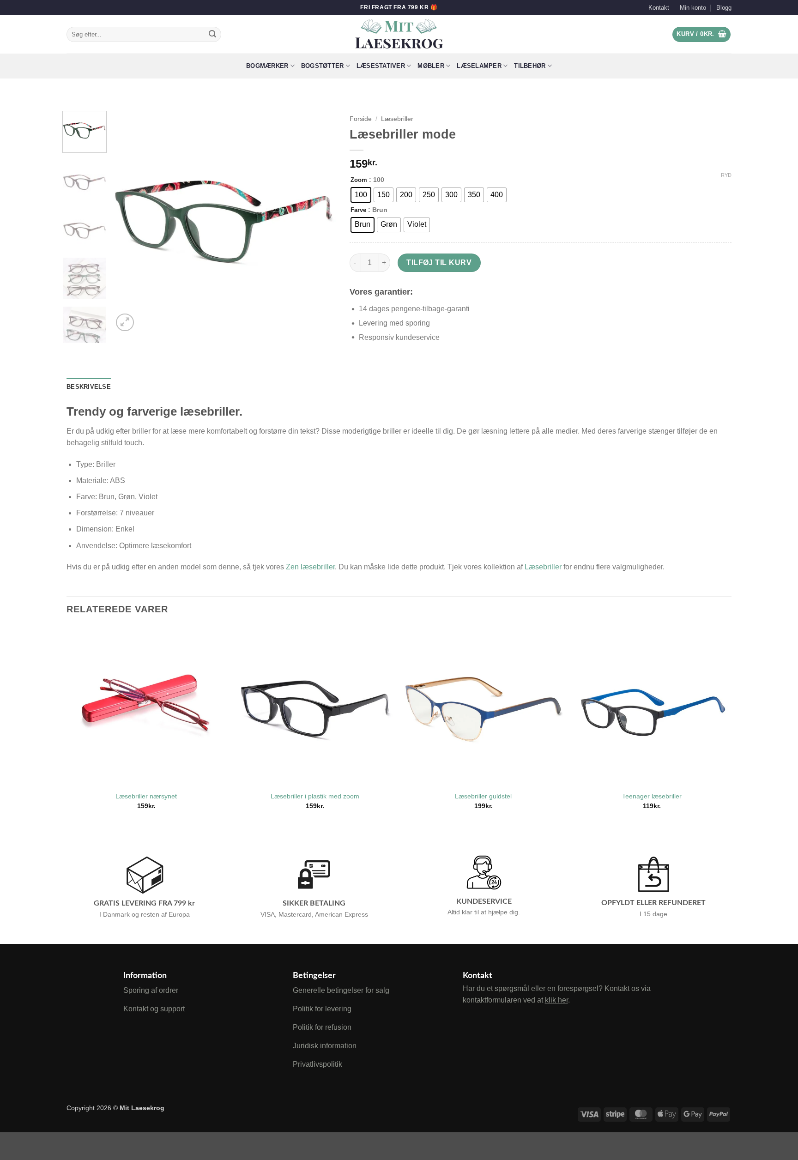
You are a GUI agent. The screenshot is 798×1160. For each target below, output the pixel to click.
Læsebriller (397, 118)
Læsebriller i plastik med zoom (315, 796)
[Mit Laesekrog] (399, 34)
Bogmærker (267, 65)
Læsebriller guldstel (483, 796)
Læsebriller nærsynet (146, 796)
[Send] (212, 34)
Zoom (359, 180)
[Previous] (129, 222)
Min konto (693, 7)
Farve (358, 210)
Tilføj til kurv (439, 262)
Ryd (726, 175)
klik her (556, 1000)
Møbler (430, 65)
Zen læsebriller (310, 567)
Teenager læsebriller (652, 796)
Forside (361, 118)
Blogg (724, 7)
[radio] (360, 195)
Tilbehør (529, 65)
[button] (701, 34)
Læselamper (479, 65)
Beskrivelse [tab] (88, 386)
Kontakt (658, 7)
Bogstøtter (322, 65)
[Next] (319, 222)
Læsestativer (381, 65)
